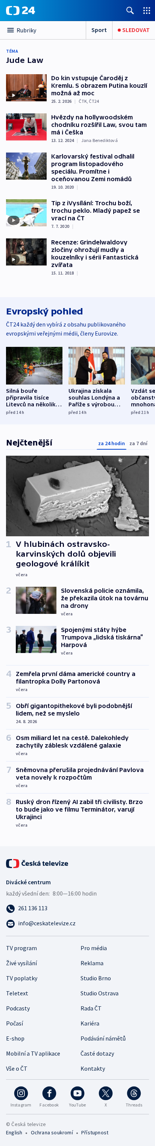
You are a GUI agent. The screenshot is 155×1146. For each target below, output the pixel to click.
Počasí (14, 1023)
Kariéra (90, 1023)
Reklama (92, 963)
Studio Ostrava (100, 993)
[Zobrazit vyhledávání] (130, 10)
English (14, 1132)
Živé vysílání (21, 963)
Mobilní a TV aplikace (33, 1053)
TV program (21, 948)
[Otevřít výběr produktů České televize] (146, 10)
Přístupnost (94, 1132)
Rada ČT (91, 1008)
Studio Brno (96, 978)
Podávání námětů (103, 1038)
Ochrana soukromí (52, 1132)
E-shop (15, 1038)
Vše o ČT (16, 1068)
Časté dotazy (97, 1053)
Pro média (94, 948)
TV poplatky (21, 978)
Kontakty (93, 1068)
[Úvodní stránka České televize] (37, 862)
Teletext (17, 993)
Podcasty (18, 1008)
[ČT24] (20, 10)
